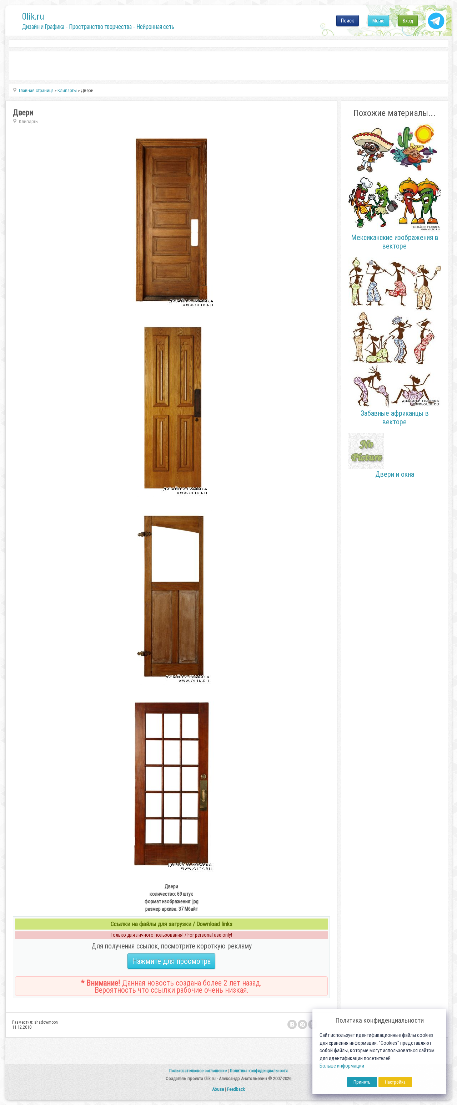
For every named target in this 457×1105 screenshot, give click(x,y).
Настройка (395, 1082)
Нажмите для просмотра (171, 961)
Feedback (236, 1089)
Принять (362, 1082)
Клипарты (29, 121)
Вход (408, 21)
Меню (378, 21)
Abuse (218, 1089)
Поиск (347, 21)
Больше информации (342, 1066)
